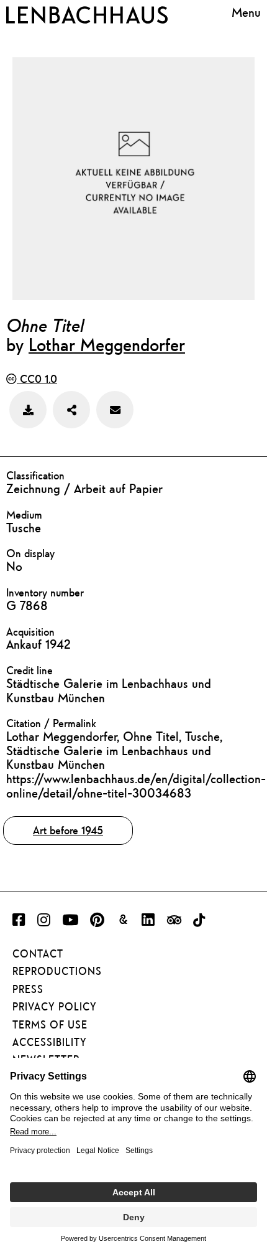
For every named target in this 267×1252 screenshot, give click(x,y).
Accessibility (49, 1042)
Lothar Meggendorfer (107, 344)
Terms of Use (50, 1024)
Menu (246, 12)
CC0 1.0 (37, 378)
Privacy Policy (54, 1006)
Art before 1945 (68, 830)
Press (27, 989)
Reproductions (57, 971)
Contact (37, 953)
